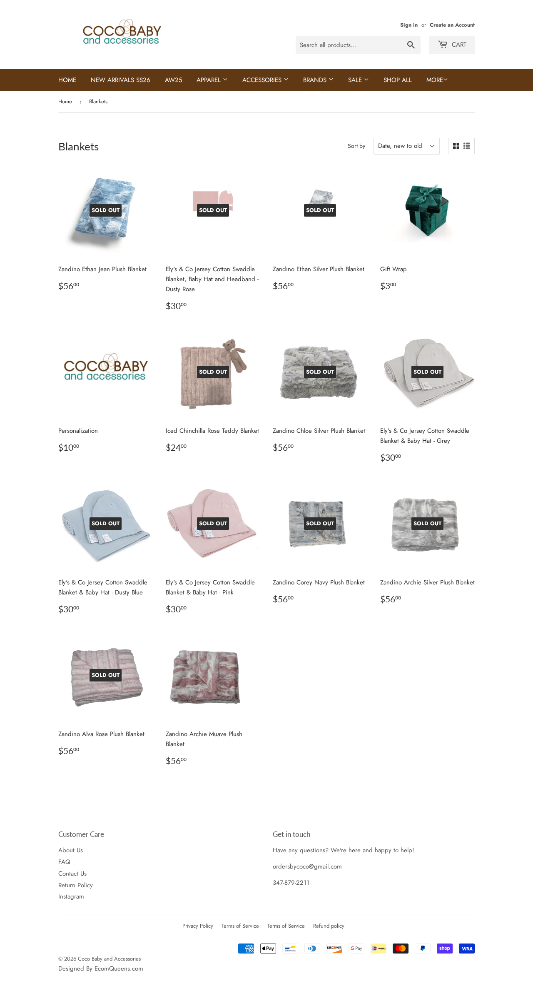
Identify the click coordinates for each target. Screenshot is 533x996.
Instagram (71, 896)
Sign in (409, 25)
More (434, 80)
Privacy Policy (197, 926)
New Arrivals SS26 (120, 80)
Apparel (210, 80)
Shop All (398, 80)
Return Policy (75, 885)
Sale (356, 80)
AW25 (173, 80)
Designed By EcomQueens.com (100, 968)
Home (67, 80)
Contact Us (72, 873)
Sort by (356, 146)
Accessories (263, 80)
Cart (458, 44)
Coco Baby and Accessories (109, 959)
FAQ (64, 861)
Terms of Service (240, 926)
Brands (316, 80)
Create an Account (452, 25)
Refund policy (328, 926)
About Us (70, 850)
